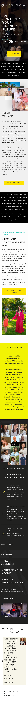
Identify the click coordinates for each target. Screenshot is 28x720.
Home (4, 709)
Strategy (15, 712)
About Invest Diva (14, 709)
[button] (26, 661)
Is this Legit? (6, 712)
